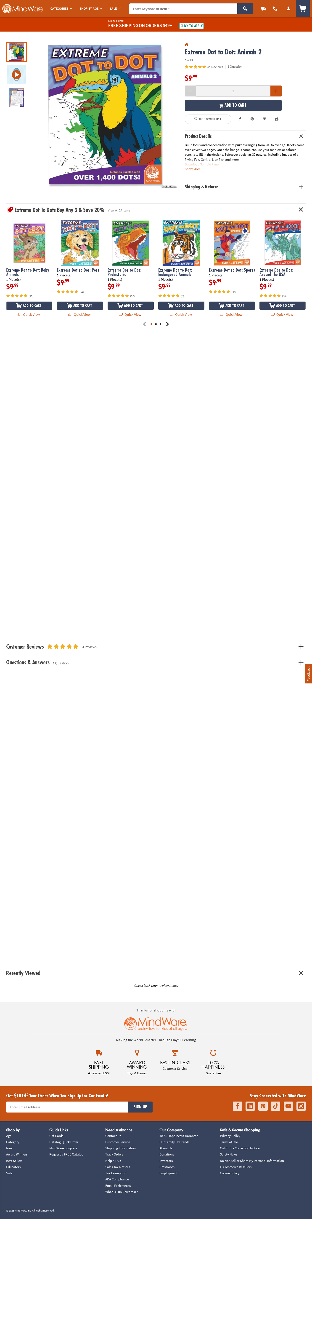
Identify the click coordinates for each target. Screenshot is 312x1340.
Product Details (198, 136)
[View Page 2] (156, 324)
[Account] (288, 8)
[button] (104, 115)
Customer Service (117, 1142)
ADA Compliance (117, 1179)
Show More (193, 168)
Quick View (31, 314)
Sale (9, 1173)
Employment (168, 1173)
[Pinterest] (263, 1106)
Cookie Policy (229, 1173)
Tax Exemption (115, 1173)
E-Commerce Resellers (235, 1167)
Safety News (228, 1154)
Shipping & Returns (202, 187)
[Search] (245, 8)
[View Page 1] (151, 324)
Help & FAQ (113, 1160)
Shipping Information (120, 1148)
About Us (165, 1148)
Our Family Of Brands (174, 1142)
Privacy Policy (230, 1136)
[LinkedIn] (250, 1106)
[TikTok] (275, 1106)
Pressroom (167, 1167)
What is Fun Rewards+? (121, 1192)
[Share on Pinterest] (252, 119)
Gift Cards (56, 1136)
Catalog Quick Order (63, 1142)
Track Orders (114, 1154)
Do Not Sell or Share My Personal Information (252, 1160)
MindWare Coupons (63, 1148)
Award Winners (16, 1154)
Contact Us (113, 1136)
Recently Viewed (23, 973)
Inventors (166, 1160)
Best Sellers (14, 1160)
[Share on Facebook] (240, 119)
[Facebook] (237, 1106)
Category (12, 1142)
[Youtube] (288, 1106)
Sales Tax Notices (117, 1167)
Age (8, 1136)
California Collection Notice (239, 1148)
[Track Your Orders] (264, 8)
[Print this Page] (277, 119)
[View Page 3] (160, 324)
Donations (166, 1154)
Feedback (308, 673)
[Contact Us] (275, 8)
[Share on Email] (264, 119)
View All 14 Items (119, 210)
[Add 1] (276, 91)
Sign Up (140, 1107)
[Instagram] (301, 1106)
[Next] (167, 324)
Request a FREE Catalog (66, 1154)
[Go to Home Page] (186, 44)
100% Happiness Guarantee (178, 1136)
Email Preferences (118, 1185)
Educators (13, 1167)
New (9, 1148)
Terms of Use (229, 1142)
